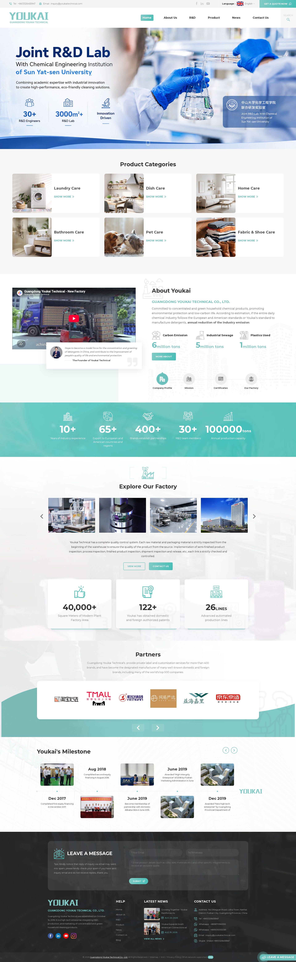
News (236, 17)
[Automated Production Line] (173, 515)
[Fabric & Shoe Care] (216, 237)
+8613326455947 (26, 3)
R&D (192, 17)
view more (134, 566)
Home (147, 17)
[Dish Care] (124, 193)
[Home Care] (216, 193)
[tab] (162, 381)
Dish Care (155, 188)
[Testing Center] (71, 515)
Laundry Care (67, 188)
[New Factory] (224, 515)
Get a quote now (275, 3)
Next (254, 516)
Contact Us (261, 17)
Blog (118, 940)
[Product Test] (122, 515)
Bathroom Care (69, 232)
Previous (42, 516)
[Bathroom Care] (32, 237)
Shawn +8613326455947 (218, 941)
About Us (170, 17)
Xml (163, 957)
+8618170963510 (218, 924)
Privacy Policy (174, 957)
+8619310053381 (218, 929)
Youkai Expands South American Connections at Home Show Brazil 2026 (174, 926)
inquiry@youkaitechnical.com (66, 3)
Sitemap (154, 957)
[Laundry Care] (32, 193)
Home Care (249, 188)
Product (214, 17)
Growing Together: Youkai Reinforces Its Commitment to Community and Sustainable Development (174, 911)
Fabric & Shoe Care (256, 232)
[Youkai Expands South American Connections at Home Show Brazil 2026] (152, 928)
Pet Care (154, 232)
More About (164, 356)
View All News (153, 938)
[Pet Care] (124, 237)
